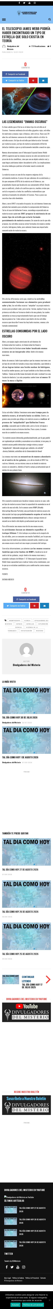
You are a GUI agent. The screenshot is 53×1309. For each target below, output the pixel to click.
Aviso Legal (7, 1278)
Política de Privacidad (32, 1278)
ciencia (27, 620)
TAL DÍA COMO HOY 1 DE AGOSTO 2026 (20, 757)
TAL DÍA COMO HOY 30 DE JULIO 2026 (19, 717)
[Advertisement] (26, 800)
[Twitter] (12, 1267)
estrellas (30, 624)
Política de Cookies (18, 1278)
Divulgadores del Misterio (11, 722)
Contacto (43, 1278)
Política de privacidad (33, 1305)
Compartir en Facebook (16, 74)
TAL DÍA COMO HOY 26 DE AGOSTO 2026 (20, 911)
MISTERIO (39, 631)
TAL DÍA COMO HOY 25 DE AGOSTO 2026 (20, 954)
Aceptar (15, 1305)
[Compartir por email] (43, 80)
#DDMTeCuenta (14, 620)
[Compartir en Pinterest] (33, 80)
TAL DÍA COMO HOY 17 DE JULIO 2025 (32, 986)
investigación (26, 631)
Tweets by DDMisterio (12, 1260)
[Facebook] (7, 1267)
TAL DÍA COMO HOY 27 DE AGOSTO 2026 (20, 869)
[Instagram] (35, 3)
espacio (19, 624)
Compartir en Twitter (16, 80)
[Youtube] (30, 3)
